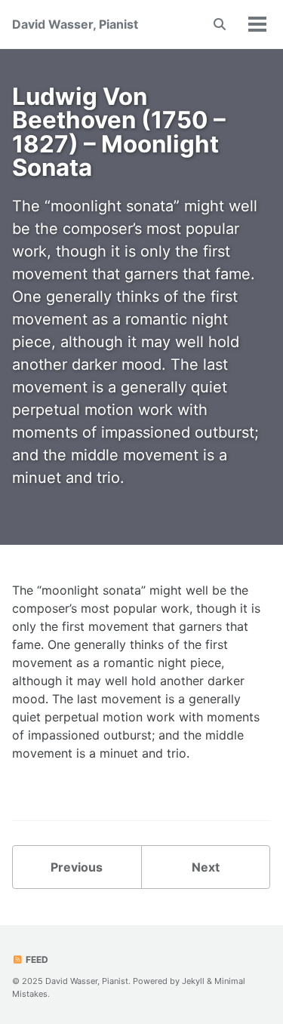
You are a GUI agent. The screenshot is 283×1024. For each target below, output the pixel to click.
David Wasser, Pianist (75, 24)
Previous (77, 867)
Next (206, 867)
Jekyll (193, 981)
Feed (35, 959)
